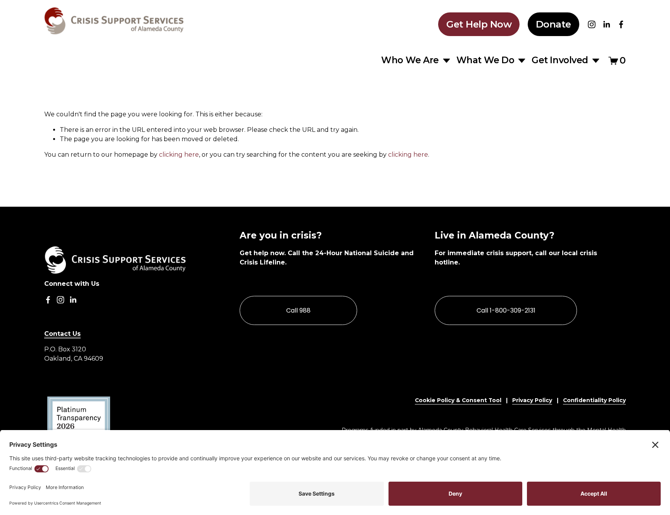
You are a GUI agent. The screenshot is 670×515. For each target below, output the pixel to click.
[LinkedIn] (606, 24)
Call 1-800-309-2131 (506, 310)
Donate (553, 24)
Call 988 (298, 310)
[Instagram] (591, 24)
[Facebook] (621, 24)
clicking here (179, 154)
